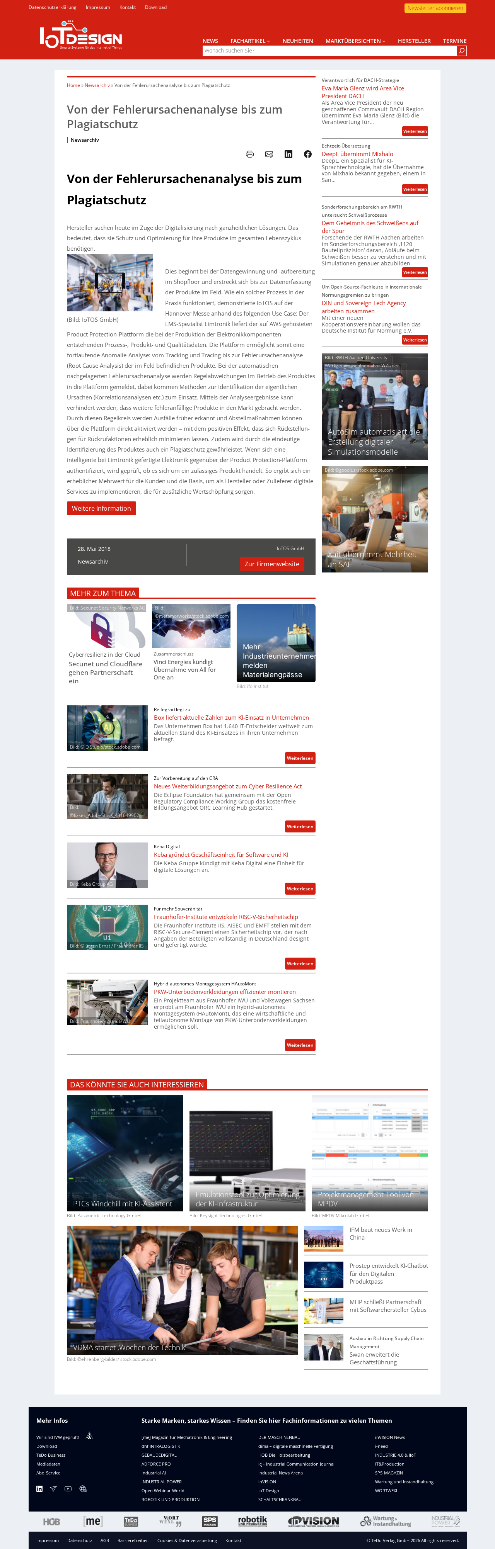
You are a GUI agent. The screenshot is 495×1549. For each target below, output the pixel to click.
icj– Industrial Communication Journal (296, 1464)
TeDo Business (50, 1455)
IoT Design (268, 1490)
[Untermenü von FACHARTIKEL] (268, 40)
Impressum (47, 1540)
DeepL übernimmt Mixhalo (357, 154)
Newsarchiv (97, 85)
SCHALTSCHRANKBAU (280, 1499)
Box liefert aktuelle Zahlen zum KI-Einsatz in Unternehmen (231, 717)
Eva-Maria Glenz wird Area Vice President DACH (363, 92)
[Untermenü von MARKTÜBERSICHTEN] (383, 40)
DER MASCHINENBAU (279, 1437)
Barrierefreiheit (133, 1540)
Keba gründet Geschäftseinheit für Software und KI (221, 854)
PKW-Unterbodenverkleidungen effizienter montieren (225, 991)
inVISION (267, 1481)
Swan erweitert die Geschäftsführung (374, 1358)
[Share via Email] (269, 154)
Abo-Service (48, 1473)
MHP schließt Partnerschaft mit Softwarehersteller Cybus (388, 1305)
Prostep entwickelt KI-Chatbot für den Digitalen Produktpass (389, 1273)
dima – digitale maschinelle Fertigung (295, 1446)
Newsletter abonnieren (435, 8)
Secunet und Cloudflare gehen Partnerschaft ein (106, 672)
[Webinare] (83, 1490)
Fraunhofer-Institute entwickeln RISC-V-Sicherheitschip (226, 917)
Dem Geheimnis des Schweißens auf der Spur (370, 226)
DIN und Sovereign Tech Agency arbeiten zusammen (364, 306)
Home (73, 85)
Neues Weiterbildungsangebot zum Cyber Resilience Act (228, 786)
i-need (381, 1446)
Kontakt (233, 1540)
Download (46, 1446)
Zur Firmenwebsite (272, 564)
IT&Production (390, 1464)
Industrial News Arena (280, 1473)
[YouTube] (68, 1490)
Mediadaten (48, 1464)
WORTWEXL (386, 1490)
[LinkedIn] (39, 1490)
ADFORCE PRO (156, 1464)
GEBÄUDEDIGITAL (159, 1455)
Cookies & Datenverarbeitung (187, 1540)
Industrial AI (154, 1473)
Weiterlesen (301, 759)
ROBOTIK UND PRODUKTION (171, 1499)
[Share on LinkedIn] (288, 154)
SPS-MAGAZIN (389, 1473)
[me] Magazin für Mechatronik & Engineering (187, 1437)
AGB (105, 1540)
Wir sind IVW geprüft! (57, 1437)
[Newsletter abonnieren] (53, 1490)
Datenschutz (79, 1540)
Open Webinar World (163, 1490)
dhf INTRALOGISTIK (161, 1446)
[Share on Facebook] (308, 154)
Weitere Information (101, 508)
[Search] (461, 51)
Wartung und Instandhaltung (404, 1481)
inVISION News (390, 1437)
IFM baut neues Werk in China (381, 1233)
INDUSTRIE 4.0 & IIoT (395, 1455)
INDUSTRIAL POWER (162, 1481)
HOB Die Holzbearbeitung (284, 1455)
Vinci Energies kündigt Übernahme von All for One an (185, 669)
